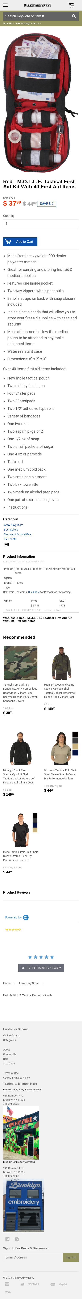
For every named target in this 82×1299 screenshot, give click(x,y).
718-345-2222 (11, 1103)
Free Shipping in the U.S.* (28, 23)
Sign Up (71, 1257)
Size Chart (9, 1063)
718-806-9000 (11, 1176)
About (6, 1049)
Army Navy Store (13, 525)
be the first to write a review (41, 968)
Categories (9, 1040)
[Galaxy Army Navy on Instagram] (17, 1240)
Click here (34, 592)
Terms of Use (11, 1073)
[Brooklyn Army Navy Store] (21, 1158)
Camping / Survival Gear (18, 534)
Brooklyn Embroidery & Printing (19, 1162)
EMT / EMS (10, 538)
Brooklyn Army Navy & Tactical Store (22, 1089)
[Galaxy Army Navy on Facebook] (7, 1240)
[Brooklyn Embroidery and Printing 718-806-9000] (23, 1231)
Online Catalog (11, 1035)
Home (7, 983)
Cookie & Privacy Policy (16, 1077)
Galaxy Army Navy (23, 1277)
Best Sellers (11, 529)
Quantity (9, 215)
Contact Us (9, 1054)
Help (5, 1058)
